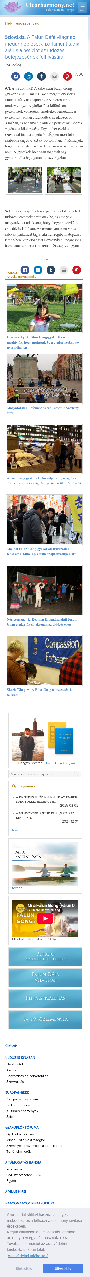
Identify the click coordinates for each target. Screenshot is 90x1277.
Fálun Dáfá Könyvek (61, 763)
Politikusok (14, 1169)
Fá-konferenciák (18, 1105)
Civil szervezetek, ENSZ (24, 1175)
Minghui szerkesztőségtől (25, 1140)
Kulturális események (22, 1111)
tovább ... (18, 830)
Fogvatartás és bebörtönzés (27, 1076)
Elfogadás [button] (63, 1268)
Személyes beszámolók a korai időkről (34, 1146)
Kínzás (11, 1070)
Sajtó (10, 1116)
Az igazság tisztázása (22, 1099)
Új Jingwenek (23, 786)
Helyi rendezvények (22, 23)
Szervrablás (15, 1082)
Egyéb (11, 1181)
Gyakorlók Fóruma (20, 1134)
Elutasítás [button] (24, 1268)
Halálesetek (15, 1064)
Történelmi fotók (18, 1151)
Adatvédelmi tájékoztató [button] (28, 1256)
